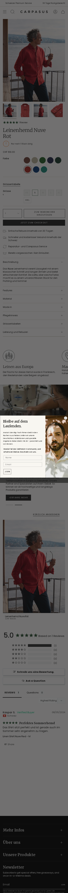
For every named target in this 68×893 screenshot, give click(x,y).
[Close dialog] (65, 418)
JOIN (7, 471)
